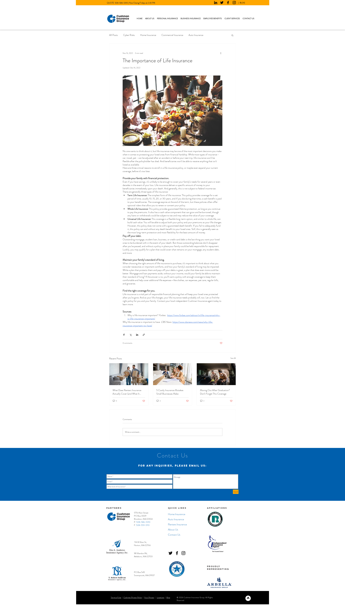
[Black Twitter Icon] (222, 2)
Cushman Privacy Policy (132, 597)
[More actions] (220, 53)
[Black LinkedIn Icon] (215, 2)
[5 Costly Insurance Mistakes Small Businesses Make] (172, 374)
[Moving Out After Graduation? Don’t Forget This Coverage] (216, 374)
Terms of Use (116, 597)
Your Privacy (149, 597)
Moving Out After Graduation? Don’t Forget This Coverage (215, 391)
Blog (168, 597)
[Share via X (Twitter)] (130, 334)
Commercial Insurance (172, 35)
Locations (160, 597)
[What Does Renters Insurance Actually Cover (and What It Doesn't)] (128, 374)
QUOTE (111, 2)
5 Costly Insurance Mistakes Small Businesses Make (169, 391)
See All (233, 358)
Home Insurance (148, 35)
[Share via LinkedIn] (137, 334)
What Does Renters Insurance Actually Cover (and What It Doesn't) (127, 391)
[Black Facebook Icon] (228, 2)
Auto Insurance (196, 35)
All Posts (113, 35)
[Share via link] (143, 334)
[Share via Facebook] (124, 334)
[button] (167, 18)
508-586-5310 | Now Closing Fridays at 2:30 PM (135, 2)
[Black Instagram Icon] (234, 2)
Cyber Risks (129, 35)
